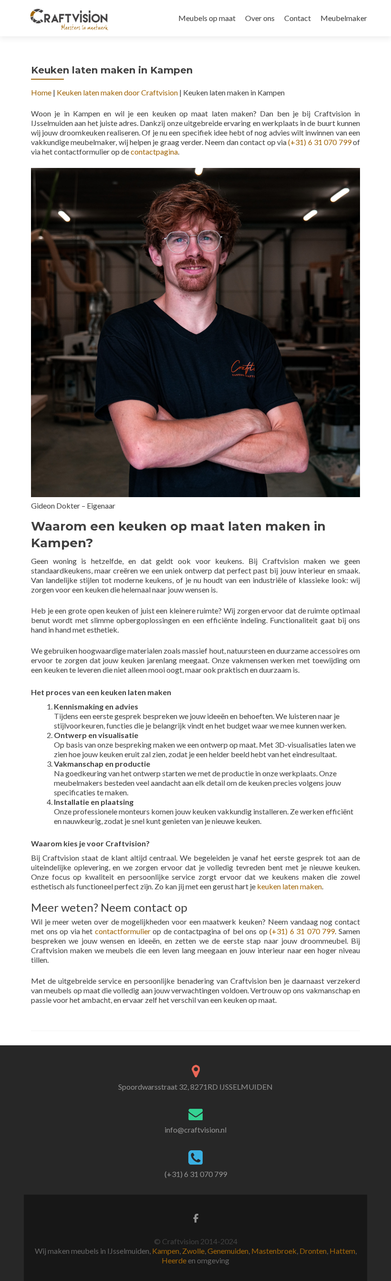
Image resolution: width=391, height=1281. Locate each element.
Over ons (260, 17)
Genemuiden (227, 1250)
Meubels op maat (207, 17)
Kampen (165, 1250)
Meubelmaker (343, 17)
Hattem (342, 1250)
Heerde (174, 1260)
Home (41, 92)
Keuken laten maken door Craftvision (117, 92)
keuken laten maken (289, 886)
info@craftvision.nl (195, 1129)
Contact (297, 17)
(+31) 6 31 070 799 (319, 141)
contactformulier (123, 931)
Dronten (313, 1250)
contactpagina (154, 151)
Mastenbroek (274, 1250)
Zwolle (193, 1250)
